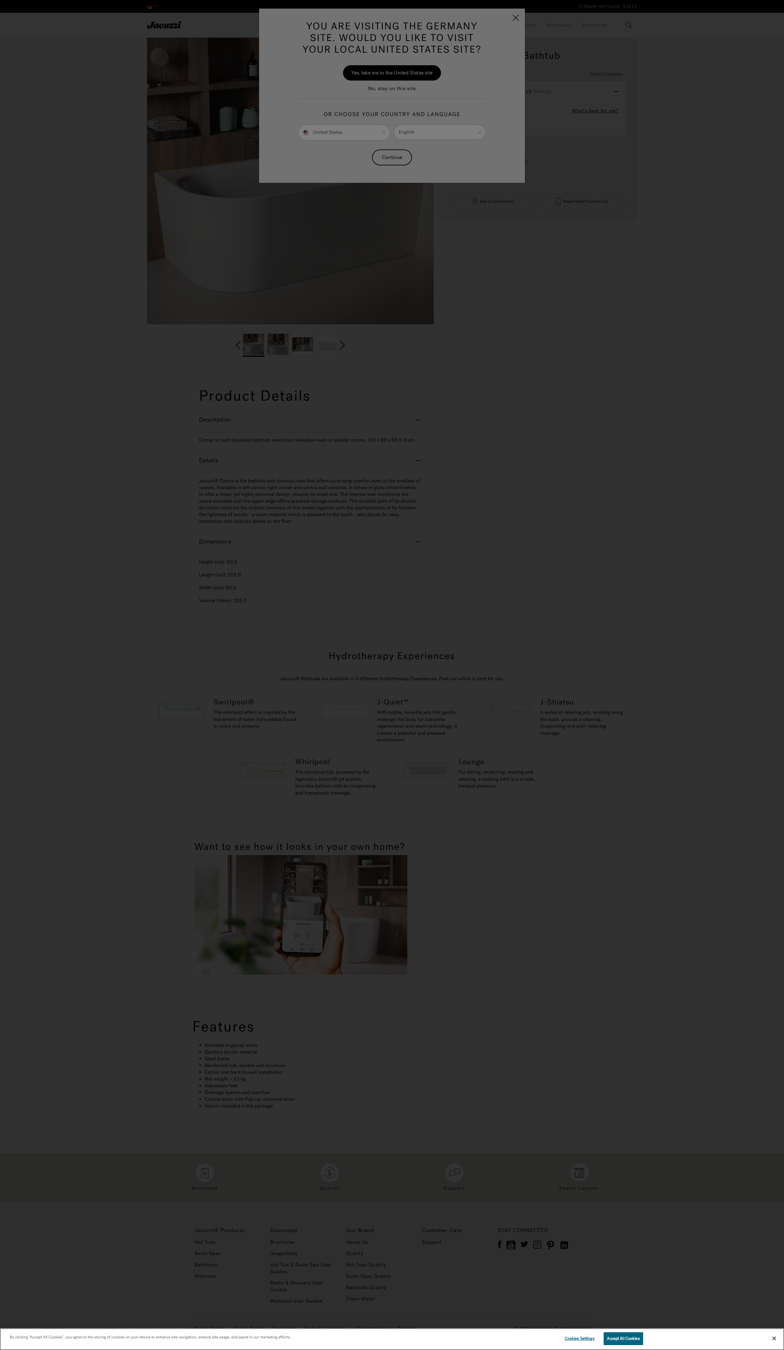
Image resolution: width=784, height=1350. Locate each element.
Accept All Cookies (623, 1338)
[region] (392, 1339)
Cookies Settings (579, 1338)
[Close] (774, 1338)
